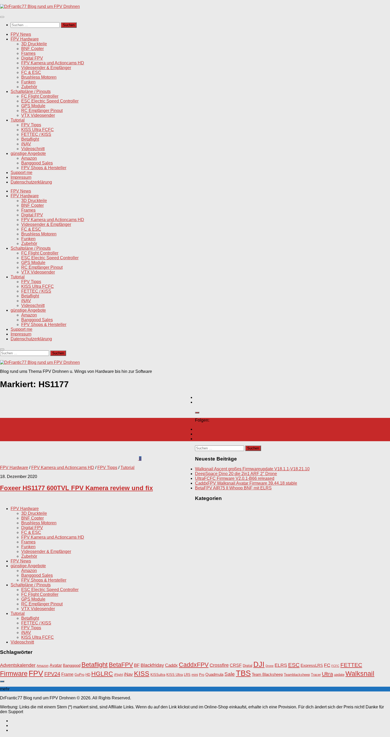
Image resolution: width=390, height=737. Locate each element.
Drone (270, 665)
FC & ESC (31, 72)
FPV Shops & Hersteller (43, 168)
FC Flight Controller (39, 96)
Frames (28, 53)
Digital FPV (32, 58)
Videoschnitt (33, 148)
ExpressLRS (312, 665)
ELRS (281, 665)
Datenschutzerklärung (31, 182)
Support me (21, 172)
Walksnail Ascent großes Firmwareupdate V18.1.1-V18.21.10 (252, 469)
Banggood (71, 665)
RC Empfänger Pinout (42, 110)
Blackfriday (152, 665)
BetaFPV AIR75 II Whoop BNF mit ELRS (233, 488)
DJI (259, 664)
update (339, 675)
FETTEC (351, 665)
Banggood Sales (37, 163)
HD (87, 675)
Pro (201, 675)
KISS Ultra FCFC (37, 129)
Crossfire (219, 665)
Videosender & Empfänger (46, 67)
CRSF (236, 665)
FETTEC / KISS (36, 134)
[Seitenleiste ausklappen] (197, 412)
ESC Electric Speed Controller (50, 101)
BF (137, 665)
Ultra (327, 674)
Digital (247, 666)
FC (327, 665)
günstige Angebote (28, 153)
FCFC (335, 665)
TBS (243, 673)
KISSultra (157, 675)
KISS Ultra (174, 675)
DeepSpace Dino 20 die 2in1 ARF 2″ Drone (236, 473)
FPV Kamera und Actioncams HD (52, 63)
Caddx (171, 665)
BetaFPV (121, 664)
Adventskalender (18, 665)
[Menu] (2, 17)
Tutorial (18, 120)
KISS (141, 673)
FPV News (21, 34)
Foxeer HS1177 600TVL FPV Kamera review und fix (76, 488)
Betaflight (30, 139)
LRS (187, 675)
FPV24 (52, 674)
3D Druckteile (34, 44)
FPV (36, 673)
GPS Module (33, 106)
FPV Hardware (25, 39)
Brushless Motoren (39, 77)
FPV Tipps (31, 125)
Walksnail (359, 673)
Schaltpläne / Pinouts (31, 91)
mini (195, 675)
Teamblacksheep (297, 675)
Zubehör (29, 86)
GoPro (79, 675)
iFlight (118, 674)
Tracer (316, 675)
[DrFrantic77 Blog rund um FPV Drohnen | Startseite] (40, 6)
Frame (67, 674)
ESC (294, 665)
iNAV (26, 144)
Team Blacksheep (267, 674)
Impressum (21, 177)
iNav (128, 674)
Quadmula (214, 674)
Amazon (29, 158)
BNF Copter (32, 48)
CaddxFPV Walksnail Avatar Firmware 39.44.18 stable (246, 483)
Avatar (56, 665)
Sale (229, 674)
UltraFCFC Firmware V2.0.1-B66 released (234, 478)
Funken (28, 82)
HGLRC (102, 673)
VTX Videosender (38, 115)
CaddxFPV (194, 664)
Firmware (14, 673)
